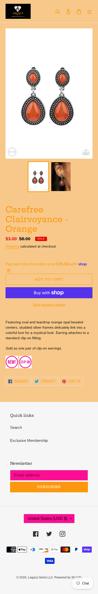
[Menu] (89, 11)
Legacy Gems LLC (40, 577)
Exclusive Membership (29, 440)
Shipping (12, 246)
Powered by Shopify (68, 577)
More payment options (49, 305)
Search (16, 427)
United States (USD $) (47, 518)
